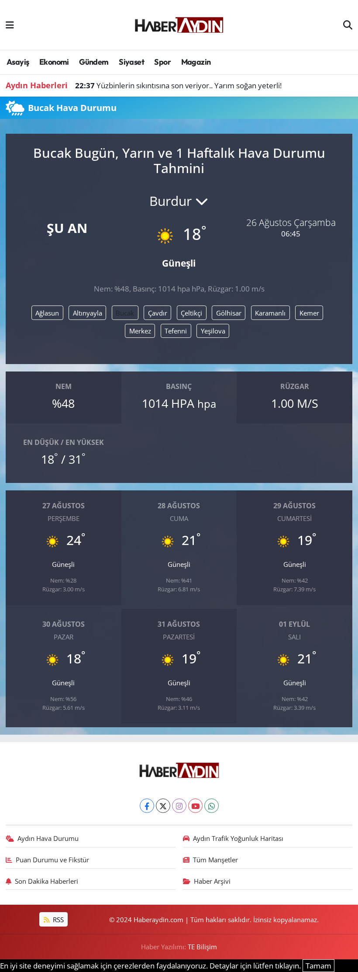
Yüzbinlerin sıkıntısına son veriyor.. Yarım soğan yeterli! (178, 85)
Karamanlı (270, 313)
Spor (162, 62)
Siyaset (131, 62)
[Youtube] (195, 805)
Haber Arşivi (212, 881)
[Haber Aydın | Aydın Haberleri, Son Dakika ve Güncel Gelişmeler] (179, 23)
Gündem (93, 62)
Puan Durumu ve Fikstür (52, 859)
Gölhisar (228, 313)
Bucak (125, 313)
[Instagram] (179, 805)
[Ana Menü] (10, 25)
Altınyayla (87, 313)
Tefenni (176, 330)
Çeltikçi (191, 313)
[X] (163, 805)
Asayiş (18, 62)
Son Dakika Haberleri (46, 881)
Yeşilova (213, 330)
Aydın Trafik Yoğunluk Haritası (238, 838)
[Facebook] (147, 805)
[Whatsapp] (211, 805)
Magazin (196, 62)
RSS (57, 919)
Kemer (309, 313)
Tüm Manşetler (215, 859)
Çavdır (157, 313)
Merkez (140, 330)
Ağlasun (47, 313)
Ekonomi (54, 62)
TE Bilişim (202, 946)
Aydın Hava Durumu (48, 838)
